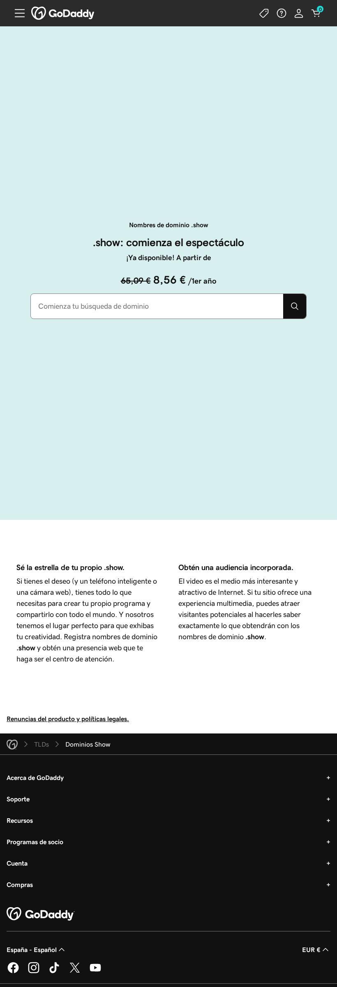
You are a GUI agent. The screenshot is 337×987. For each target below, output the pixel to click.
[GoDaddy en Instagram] (33, 971)
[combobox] (157, 306)
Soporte (18, 799)
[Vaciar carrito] (316, 13)
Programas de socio (35, 841)
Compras (20, 884)
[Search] (294, 306)
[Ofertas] (264, 13)
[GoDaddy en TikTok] (54, 971)
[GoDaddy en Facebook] (13, 971)
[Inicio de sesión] (299, 13)
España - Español (32, 949)
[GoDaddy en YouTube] (95, 971)
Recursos (20, 820)
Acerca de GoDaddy (35, 777)
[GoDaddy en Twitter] (74, 971)
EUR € (311, 949)
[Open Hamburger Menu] (16, 13)
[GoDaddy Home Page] (41, 914)
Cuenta (17, 863)
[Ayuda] (281, 13)
